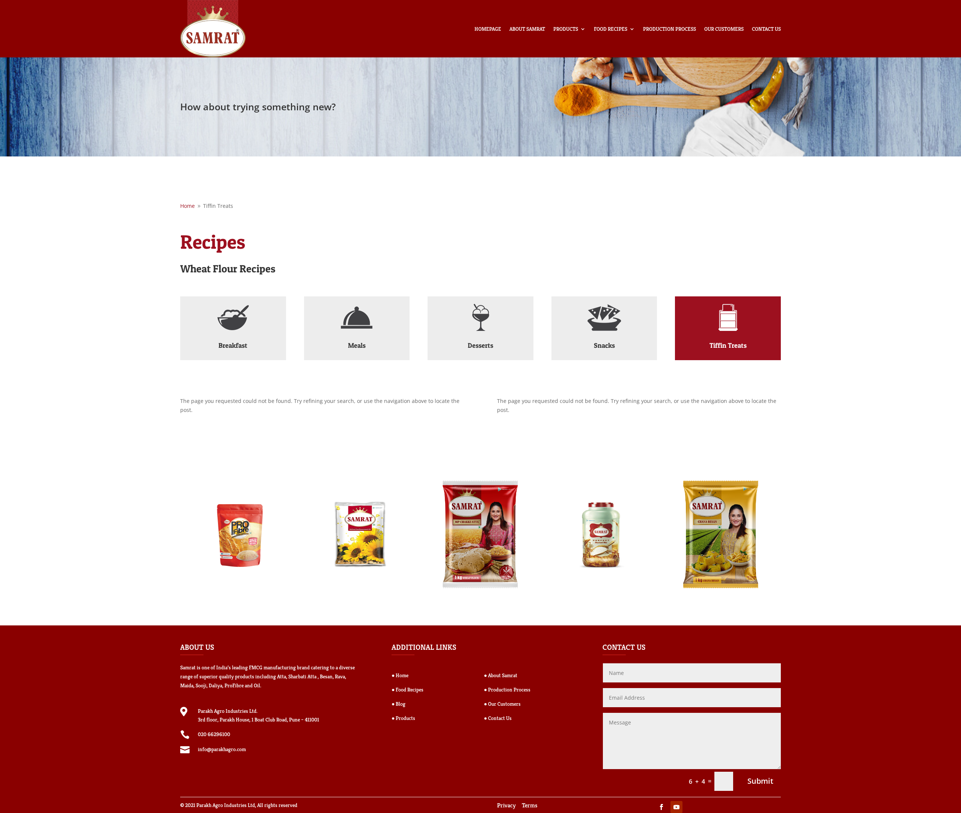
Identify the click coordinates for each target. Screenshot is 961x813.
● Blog (398, 703)
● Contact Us (498, 718)
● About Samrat (500, 675)
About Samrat (527, 29)
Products (565, 29)
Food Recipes (610, 29)
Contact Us (766, 29)
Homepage (487, 29)
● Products (403, 718)
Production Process (669, 29)
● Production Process (507, 689)
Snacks (604, 345)
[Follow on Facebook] (661, 807)
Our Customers (724, 29)
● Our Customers (502, 703)
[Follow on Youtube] (676, 807)
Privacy (506, 805)
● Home (400, 675)
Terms (530, 805)
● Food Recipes (407, 689)
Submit (760, 781)
